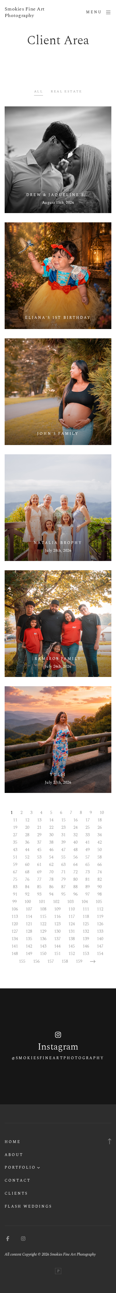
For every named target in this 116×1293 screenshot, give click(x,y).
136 (43, 938)
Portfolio (20, 1168)
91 (15, 894)
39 (63, 842)
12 (27, 820)
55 (63, 857)
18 (99, 820)
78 (51, 879)
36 (27, 842)
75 (15, 879)
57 (87, 857)
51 (15, 857)
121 (29, 924)
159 (79, 961)
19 (15, 827)
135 (29, 938)
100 (27, 901)
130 (57, 931)
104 (84, 901)
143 (43, 946)
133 (100, 931)
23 (63, 827)
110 (71, 909)
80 (75, 879)
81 (87, 879)
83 (15, 887)
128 (29, 931)
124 (71, 924)
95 (63, 894)
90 (99, 887)
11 (15, 820)
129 (43, 931)
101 (42, 901)
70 (51, 872)
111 (86, 909)
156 (36, 961)
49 (87, 849)
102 (56, 901)
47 (63, 849)
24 (75, 827)
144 (57, 946)
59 (15, 864)
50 (99, 849)
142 (29, 946)
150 (43, 953)
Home (13, 1142)
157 (50, 961)
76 (27, 879)
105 (99, 901)
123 (57, 924)
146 (86, 946)
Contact (18, 1181)
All (38, 91)
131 (71, 931)
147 (100, 946)
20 (27, 827)
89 (87, 887)
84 (27, 887)
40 (75, 842)
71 (63, 872)
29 (39, 835)
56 (75, 857)
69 (39, 872)
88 (75, 887)
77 (39, 879)
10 (102, 812)
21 (39, 827)
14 (51, 820)
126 (100, 924)
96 (75, 894)
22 (51, 827)
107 (29, 909)
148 (14, 953)
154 (100, 953)
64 (75, 864)
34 (99, 835)
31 (63, 835)
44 (27, 849)
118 (86, 916)
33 (87, 835)
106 (14, 909)
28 (27, 835)
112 (100, 909)
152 (71, 953)
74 (99, 872)
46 (51, 849)
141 (14, 946)
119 (100, 916)
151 (57, 953)
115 (43, 916)
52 (27, 857)
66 (99, 864)
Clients (16, 1194)
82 (99, 879)
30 (51, 835)
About (14, 1155)
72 (75, 872)
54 (51, 857)
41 (87, 842)
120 (14, 924)
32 (75, 835)
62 (51, 864)
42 (99, 842)
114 (29, 916)
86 (51, 887)
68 (27, 872)
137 (57, 938)
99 (14, 901)
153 (86, 953)
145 (71, 946)
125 (86, 924)
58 (99, 857)
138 (71, 938)
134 (14, 938)
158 (65, 961)
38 (51, 842)
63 (63, 864)
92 (27, 894)
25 (87, 827)
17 (87, 820)
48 (75, 849)
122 (43, 924)
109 (57, 909)
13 (39, 820)
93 (39, 894)
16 (75, 820)
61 (39, 864)
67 (15, 872)
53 (39, 857)
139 (86, 938)
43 (15, 849)
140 (100, 938)
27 (15, 835)
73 (87, 872)
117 (71, 916)
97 (87, 894)
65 (87, 864)
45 (39, 849)
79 (63, 879)
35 (15, 842)
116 (57, 916)
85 (39, 887)
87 (63, 887)
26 (99, 827)
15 (63, 820)
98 (99, 894)
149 (29, 953)
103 (70, 901)
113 (14, 916)
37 (39, 842)
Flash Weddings (28, 1207)
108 (43, 909)
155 (22, 961)
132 (86, 931)
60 (27, 864)
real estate (66, 91)
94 (51, 894)
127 (14, 931)
